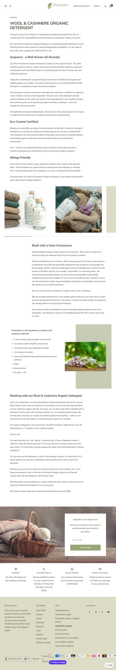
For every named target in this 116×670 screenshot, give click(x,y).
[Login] (105, 6)
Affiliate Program (43, 642)
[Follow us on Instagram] (96, 612)
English (97, 6)
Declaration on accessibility (67, 638)
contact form (103, 584)
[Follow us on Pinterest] (102, 612)
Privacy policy (61, 630)
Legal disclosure (62, 610)
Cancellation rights (63, 614)
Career (39, 618)
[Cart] (110, 6)
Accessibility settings (64, 642)
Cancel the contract (63, 626)
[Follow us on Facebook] (90, 612)
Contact (39, 614)
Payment (40, 626)
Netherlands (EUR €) (81, 6)
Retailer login (41, 638)
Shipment (40, 622)
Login (38, 630)
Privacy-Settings (62, 634)
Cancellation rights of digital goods (67, 620)
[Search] (10, 6)
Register (39, 634)
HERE (68, 491)
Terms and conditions (64, 646)
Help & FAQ (41, 610)
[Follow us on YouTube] (108, 612)
